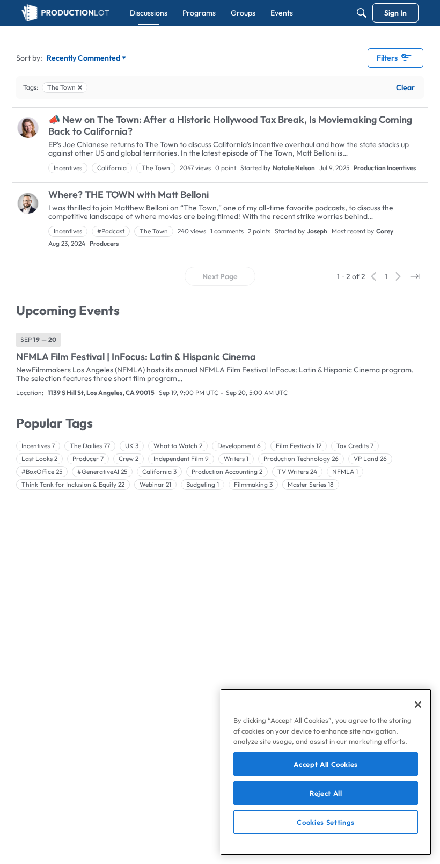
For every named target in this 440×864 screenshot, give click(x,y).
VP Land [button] (370, 459)
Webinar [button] (155, 484)
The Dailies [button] (90, 446)
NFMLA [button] (345, 471)
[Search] (361, 13)
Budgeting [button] (202, 484)
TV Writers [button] (297, 471)
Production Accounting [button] (227, 471)
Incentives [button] (68, 168)
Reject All (326, 793)
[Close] (418, 704)
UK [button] (131, 446)
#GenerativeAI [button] (102, 471)
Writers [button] (236, 459)
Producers (104, 243)
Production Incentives (385, 168)
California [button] (112, 168)
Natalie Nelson (294, 168)
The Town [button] (156, 168)
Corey (384, 231)
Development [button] (239, 446)
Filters (387, 58)
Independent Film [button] (181, 459)
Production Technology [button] (301, 459)
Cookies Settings (326, 822)
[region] (325, 772)
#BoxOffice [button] (41, 471)
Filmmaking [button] (253, 484)
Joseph (317, 231)
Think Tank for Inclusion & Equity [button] (72, 484)
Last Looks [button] (39, 459)
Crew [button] (128, 459)
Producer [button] (88, 459)
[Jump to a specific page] (415, 276)
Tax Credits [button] (354, 446)
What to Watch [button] (177, 446)
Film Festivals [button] (298, 446)
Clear (405, 87)
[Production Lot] (65, 12)
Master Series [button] (311, 484)
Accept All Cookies (326, 764)
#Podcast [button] (110, 231)
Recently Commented (83, 58)
